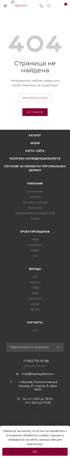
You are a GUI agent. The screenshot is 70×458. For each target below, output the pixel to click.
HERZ (35, 239)
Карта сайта (35, 150)
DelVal (35, 303)
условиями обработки (22, 435)
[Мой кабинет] (56, 6)
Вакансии (35, 207)
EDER (35, 250)
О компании (35, 191)
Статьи (35, 218)
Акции (35, 143)
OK (35, 452)
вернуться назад (35, 97)
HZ (35, 255)
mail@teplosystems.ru (38, 374)
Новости (35, 196)
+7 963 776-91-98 (36, 361)
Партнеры (35, 322)
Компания (35, 183)
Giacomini (35, 244)
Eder (35, 293)
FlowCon (35, 282)
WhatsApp (35, 418)
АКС (35, 330)
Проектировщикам (35, 231)
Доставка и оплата (35, 202)
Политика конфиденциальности (35, 158)
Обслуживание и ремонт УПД (35, 213)
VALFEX (35, 309)
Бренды (35, 269)
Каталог (35, 135)
